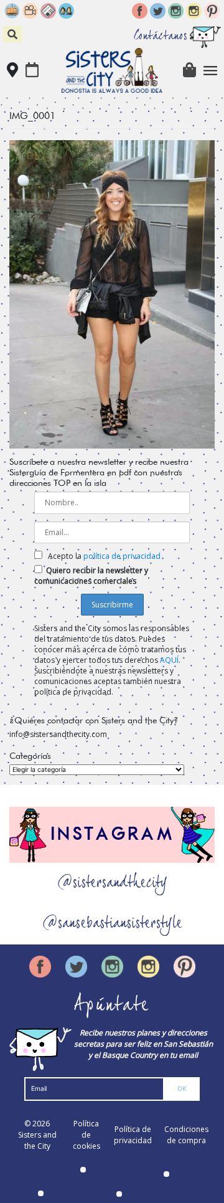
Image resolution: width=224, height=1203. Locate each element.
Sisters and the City (37, 1140)
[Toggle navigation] (210, 71)
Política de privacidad (133, 1135)
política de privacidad (122, 556)
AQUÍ (169, 660)
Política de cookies (86, 1134)
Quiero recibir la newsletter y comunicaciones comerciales (91, 575)
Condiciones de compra (186, 1135)
